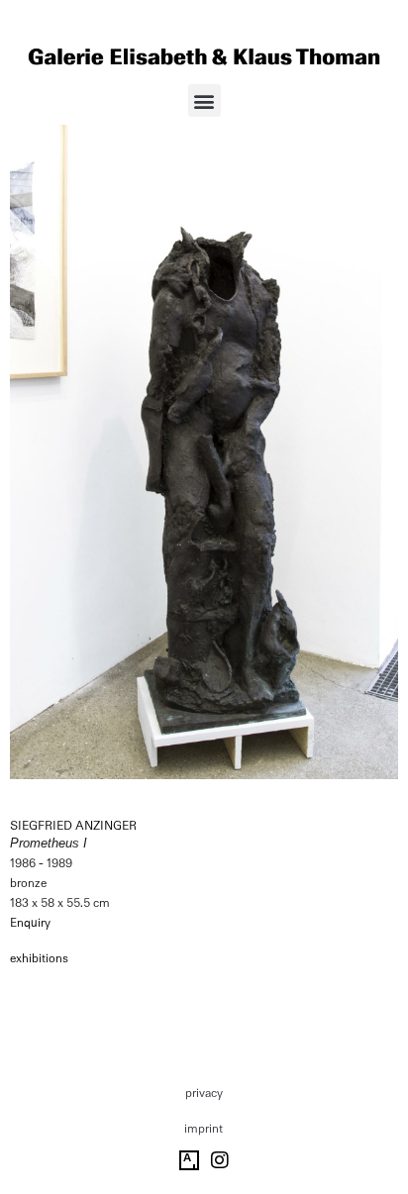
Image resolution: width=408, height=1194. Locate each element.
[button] (204, 100)
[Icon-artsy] (189, 1160)
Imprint (203, 1129)
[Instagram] (220, 1160)
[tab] (39, 959)
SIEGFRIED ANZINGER (73, 826)
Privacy (204, 1093)
